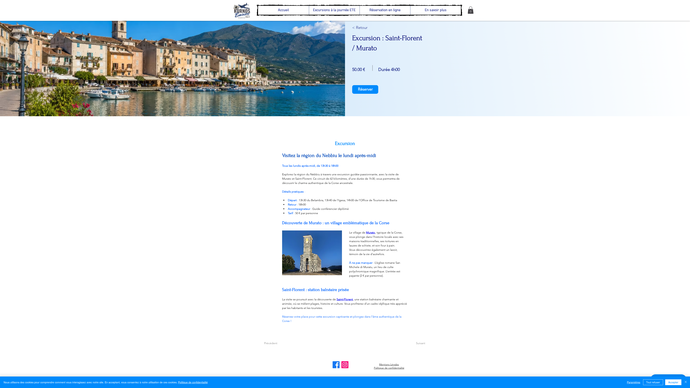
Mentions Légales (389, 364)
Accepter (673, 382)
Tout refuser (653, 382)
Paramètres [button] (633, 382)
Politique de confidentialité (389, 367)
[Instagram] (344, 364)
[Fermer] (686, 382)
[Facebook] (336, 364)
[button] (471, 10)
